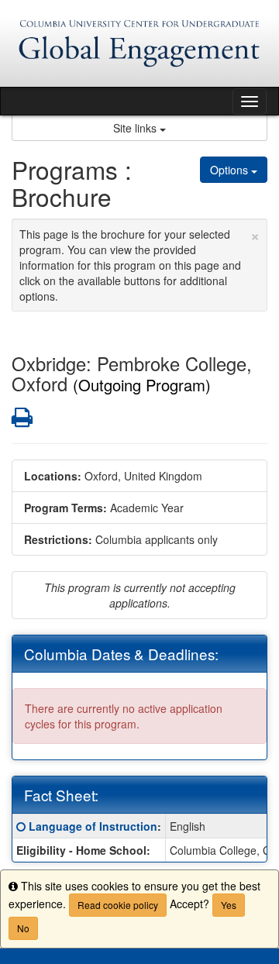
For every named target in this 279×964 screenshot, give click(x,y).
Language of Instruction (93, 826)
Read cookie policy (118, 904)
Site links (136, 128)
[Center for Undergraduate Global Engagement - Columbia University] (139, 43)
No (23, 928)
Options (230, 169)
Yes (228, 904)
